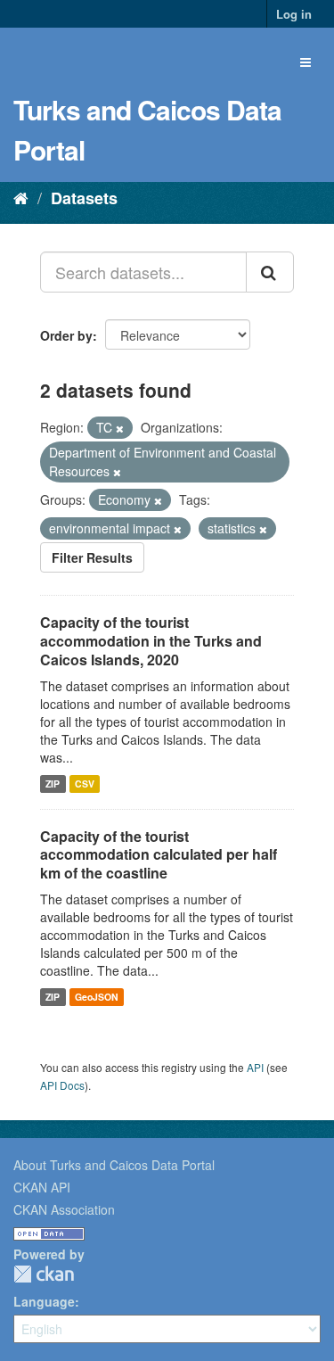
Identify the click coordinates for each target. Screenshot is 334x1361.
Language (44, 1301)
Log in (294, 13)
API (255, 1067)
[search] (270, 272)
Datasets (84, 198)
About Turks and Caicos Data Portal (114, 1165)
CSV (84, 783)
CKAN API (41, 1187)
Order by (66, 335)
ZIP (52, 783)
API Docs (62, 1085)
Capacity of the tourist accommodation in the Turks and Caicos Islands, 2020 (151, 641)
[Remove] (120, 428)
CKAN (43, 1274)
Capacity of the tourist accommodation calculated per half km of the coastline (158, 855)
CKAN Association (64, 1209)
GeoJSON (96, 996)
